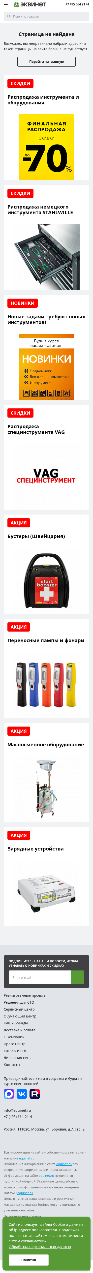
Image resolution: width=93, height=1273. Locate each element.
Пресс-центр (15, 1043)
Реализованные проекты (25, 995)
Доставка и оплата (19, 1030)
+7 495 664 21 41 (77, 4)
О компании (14, 1037)
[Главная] (30, 4)
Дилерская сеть (17, 1057)
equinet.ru (26, 1158)
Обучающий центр (20, 1016)
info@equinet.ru (17, 1110)
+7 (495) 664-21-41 (19, 1116)
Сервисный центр (19, 1009)
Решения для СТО (19, 1002)
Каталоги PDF (15, 1050)
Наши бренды (16, 1023)
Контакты (12, 1064)
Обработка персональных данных (40, 1246)
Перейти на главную (46, 61)
